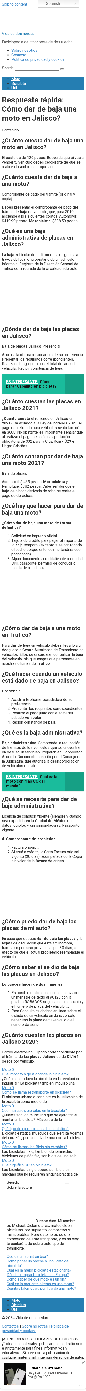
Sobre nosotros (24, 50)
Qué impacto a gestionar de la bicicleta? (35, 1074)
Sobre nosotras (35, 1326)
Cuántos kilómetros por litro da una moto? (41, 1288)
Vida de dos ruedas (18, 33)
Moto (15, 79)
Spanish (52, 3)
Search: (8, 68)
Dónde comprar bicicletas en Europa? (38, 1274)
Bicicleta (18, 83)
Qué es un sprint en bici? (27, 1256)
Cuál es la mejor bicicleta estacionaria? (39, 1270)
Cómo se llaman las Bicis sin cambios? (34, 1147)
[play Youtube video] (43, 298)
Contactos (10, 1326)
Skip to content (14, 4)
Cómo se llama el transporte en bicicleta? (36, 1092)
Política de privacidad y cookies (38, 59)
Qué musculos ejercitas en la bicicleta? (34, 1110)
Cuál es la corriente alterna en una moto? (40, 1284)
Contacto (18, 55)
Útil (14, 88)
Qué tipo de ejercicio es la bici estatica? (35, 1128)
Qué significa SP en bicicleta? (27, 1165)
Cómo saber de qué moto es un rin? (36, 1279)
